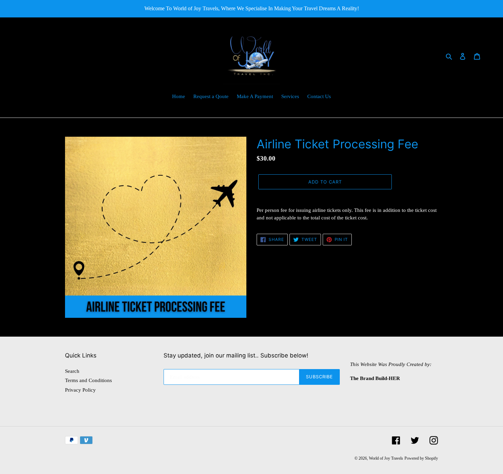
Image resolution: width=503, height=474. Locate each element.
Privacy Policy (80, 390)
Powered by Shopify (421, 458)
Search (72, 371)
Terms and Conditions (88, 380)
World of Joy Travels (386, 458)
